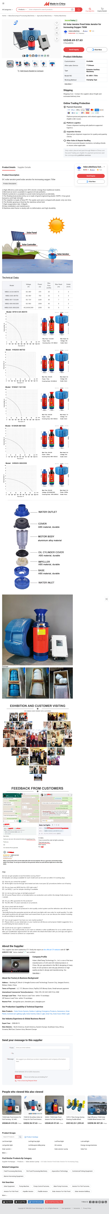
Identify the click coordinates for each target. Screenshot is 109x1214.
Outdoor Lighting (35, 1011)
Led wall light (85, 1141)
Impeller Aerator (28, 1191)
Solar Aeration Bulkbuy (82, 1191)
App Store (7, 1202)
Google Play (20, 1202)
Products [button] (22, 9)
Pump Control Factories (41, 1186)
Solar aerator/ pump (61, 1149)
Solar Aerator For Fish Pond (61, 1191)
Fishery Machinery (60, 16)
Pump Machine (24, 1186)
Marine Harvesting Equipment (13, 1176)
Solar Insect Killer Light (61, 1014)
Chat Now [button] (98, 50)
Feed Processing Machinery (13, 1171)
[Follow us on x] (93, 1202)
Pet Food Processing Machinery (36, 1171)
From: (12, 1048)
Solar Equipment (9, 1186)
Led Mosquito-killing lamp (36, 1145)
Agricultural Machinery (44, 16)
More (4, 1195)
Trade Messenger (36, 1202)
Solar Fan (49, 1014)
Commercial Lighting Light (16, 1014)
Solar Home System (21, 1011)
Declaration (77, 1208)
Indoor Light (40, 1014)
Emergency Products (49, 1011)
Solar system (6, 1149)
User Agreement (66, 1208)
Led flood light (59, 1141)
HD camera (58, 1145)
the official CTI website (52, 949)
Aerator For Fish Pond (11, 1191)
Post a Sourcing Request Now (26, 1081)
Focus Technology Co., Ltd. (39, 1208)
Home (4, 16)
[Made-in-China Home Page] (54, 4)
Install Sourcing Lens (55, 1202)
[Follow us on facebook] (90, 1202)
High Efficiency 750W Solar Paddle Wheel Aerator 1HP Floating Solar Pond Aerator (97, 1119)
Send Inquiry (74, 50)
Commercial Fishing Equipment (82, 1171)
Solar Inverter (31, 1014)
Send (18, 1077)
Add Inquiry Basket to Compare (31, 71)
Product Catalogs (32, 1137)
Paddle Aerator (43, 1191)
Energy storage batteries (89, 1145)
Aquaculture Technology (60, 1171)
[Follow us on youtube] (99, 1202)
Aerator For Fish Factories (80, 1186)
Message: (11, 1059)
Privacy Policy (87, 1208)
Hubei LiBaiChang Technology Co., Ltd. (75, 31)
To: (13, 1053)
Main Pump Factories (61, 1186)
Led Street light (7, 1141)
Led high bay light (34, 1141)
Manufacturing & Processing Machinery (21, 16)
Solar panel (32, 1149)
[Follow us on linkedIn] (106, 1202)
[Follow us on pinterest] (103, 1202)
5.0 (86, 170)
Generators (61, 1011)
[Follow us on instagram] (96, 1202)
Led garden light (7, 1145)
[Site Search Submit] (78, 9)
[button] (3, 3)
